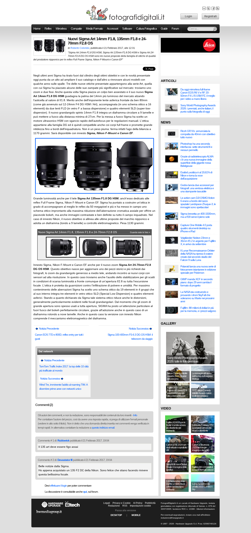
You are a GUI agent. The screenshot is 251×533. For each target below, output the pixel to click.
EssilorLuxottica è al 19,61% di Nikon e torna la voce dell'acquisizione (196, 175)
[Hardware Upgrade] (52, 507)
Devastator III (64, 459)
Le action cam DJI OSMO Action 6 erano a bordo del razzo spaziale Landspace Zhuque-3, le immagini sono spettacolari (198, 202)
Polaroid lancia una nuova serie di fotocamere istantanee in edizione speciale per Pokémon (198, 269)
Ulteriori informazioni (205, 509)
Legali (106, 503)
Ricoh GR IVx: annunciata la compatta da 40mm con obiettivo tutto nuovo (197, 134)
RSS (124, 505)
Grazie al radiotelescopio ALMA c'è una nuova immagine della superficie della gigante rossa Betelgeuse (196, 161)
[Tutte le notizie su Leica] (190, 51)
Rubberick (63, 440)
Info (135, 415)
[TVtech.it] (72, 507)
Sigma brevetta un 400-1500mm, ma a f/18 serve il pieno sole (198, 215)
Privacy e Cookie (122, 503)
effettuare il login (58, 485)
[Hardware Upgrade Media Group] (49, 514)
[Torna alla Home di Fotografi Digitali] (125, 20)
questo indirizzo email (103, 427)
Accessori (112, 28)
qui (85, 491)
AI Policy (137, 503)
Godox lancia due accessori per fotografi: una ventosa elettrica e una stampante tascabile (197, 188)
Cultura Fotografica (146, 28)
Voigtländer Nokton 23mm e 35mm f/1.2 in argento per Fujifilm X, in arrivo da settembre (198, 241)
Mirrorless (61, 28)
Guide (164, 28)
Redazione (114, 505)
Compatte (76, 28)
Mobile (136, 515)
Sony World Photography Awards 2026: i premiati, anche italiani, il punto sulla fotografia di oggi (198, 108)
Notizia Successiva (139, 328)
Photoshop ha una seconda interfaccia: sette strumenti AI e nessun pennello (196, 147)
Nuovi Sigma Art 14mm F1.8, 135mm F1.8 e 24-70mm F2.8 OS (77, 232)
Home (36, 28)
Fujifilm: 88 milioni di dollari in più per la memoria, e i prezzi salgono (198, 309)
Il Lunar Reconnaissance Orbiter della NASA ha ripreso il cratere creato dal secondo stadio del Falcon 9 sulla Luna (197, 255)
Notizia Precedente (48, 328)
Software (127, 28)
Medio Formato (94, 28)
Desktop (116, 515)
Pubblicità (150, 503)
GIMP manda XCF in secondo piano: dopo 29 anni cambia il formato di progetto (196, 282)
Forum (175, 28)
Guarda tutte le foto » (140, 232)
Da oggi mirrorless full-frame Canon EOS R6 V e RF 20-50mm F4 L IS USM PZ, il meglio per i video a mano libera (197, 94)
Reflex (48, 28)
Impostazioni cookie (140, 505)
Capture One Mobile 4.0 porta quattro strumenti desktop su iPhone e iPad (196, 228)
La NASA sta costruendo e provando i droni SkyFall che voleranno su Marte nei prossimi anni (197, 296)
